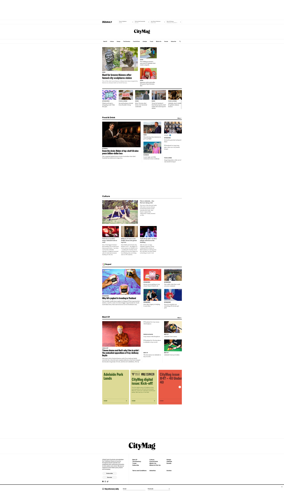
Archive (169, 470)
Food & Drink (136, 41)
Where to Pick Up (154, 465)
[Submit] (168, 489)
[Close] (281, 486)
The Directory (126, 41)
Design (118, 41)
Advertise (152, 470)
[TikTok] (107, 481)
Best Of (105, 41)
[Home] (110, 22)
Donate (166, 41)
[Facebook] (103, 481)
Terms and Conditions (139, 470)
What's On (158, 41)
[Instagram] (105, 481)
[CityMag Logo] (142, 31)
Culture (112, 41)
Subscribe (173, 41)
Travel (151, 41)
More (179, 118)
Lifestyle (145, 41)
